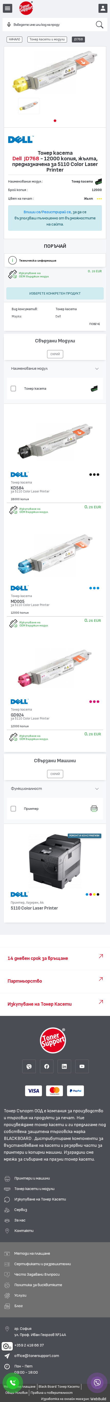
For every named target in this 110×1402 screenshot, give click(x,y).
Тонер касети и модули (47, 39)
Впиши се (32, 212)
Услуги (20, 1295)
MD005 (18, 601)
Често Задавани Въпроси (37, 1274)
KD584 (17, 488)
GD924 (17, 715)
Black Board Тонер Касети (59, 1386)
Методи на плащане (32, 1253)
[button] (55, 120)
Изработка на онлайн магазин (65, 1399)
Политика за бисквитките (38, 1285)
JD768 (78, 39)
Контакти (24, 1231)
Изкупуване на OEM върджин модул (33, 510)
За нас (20, 1220)
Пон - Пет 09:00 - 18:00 (26, 1369)
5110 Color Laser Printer (34, 908)
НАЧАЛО (14, 39)
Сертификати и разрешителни (42, 1264)
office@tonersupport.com (36, 1356)
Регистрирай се (56, 212)
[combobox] (47, 24)
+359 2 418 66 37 (29, 1345)
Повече (94, 324)
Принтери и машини (32, 1178)
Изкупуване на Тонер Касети (40, 1199)
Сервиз (20, 1210)
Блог (18, 1306)
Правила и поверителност (52, 1393)
